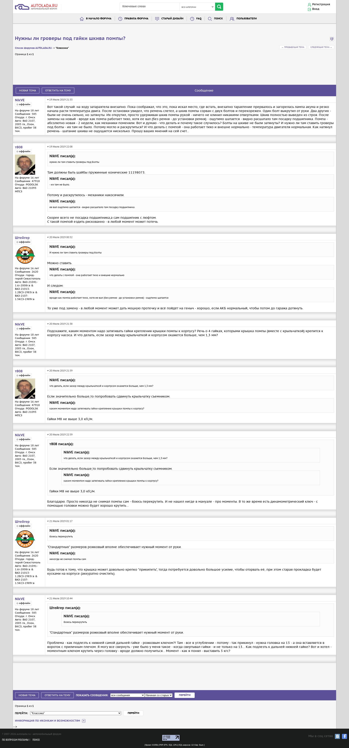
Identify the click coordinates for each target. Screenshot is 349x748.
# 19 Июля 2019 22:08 (60, 146)
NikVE (20, 100)
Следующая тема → (321, 47)
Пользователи (247, 18)
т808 (19, 147)
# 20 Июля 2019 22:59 (60, 434)
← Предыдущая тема (293, 47)
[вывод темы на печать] (332, 40)
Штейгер (22, 238)
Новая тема (27, 90)
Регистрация (321, 4)
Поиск (218, 18)
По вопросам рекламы (15, 740)
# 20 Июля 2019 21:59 (60, 370)
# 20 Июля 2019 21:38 (60, 323)
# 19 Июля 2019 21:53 (60, 99)
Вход (315, 9)
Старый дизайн (172, 18)
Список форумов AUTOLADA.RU (33, 48)
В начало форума (98, 18)
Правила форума (136, 18)
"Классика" (62, 48)
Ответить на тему (58, 90)
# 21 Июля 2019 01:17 (60, 521)
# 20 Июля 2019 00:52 (60, 237)
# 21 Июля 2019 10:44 (60, 598)
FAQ (198, 18)
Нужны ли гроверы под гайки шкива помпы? (70, 38)
